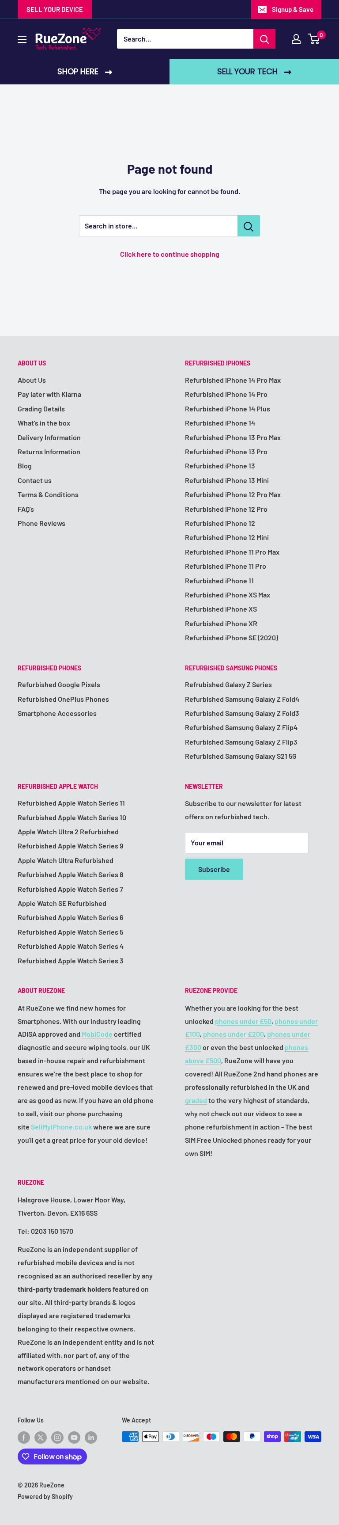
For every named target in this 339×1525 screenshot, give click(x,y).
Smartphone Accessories (57, 713)
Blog (25, 465)
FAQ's (26, 509)
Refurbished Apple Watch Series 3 (71, 960)
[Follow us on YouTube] (74, 1437)
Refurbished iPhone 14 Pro (226, 394)
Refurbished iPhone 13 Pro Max (233, 437)
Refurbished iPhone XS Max (227, 594)
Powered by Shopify (45, 1496)
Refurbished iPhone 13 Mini (227, 480)
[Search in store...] (248, 225)
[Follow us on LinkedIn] (91, 1437)
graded (196, 1100)
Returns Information (49, 451)
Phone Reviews (41, 523)
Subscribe (214, 869)
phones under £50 (243, 1021)
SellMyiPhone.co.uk (61, 1126)
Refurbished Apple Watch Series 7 (70, 889)
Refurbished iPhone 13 (220, 465)
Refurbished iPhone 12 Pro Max (233, 494)
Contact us (35, 480)
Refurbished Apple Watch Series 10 (72, 817)
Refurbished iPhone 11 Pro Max (232, 552)
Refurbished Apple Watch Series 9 (70, 845)
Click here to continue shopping (169, 254)
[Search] (264, 39)
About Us (32, 380)
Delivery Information (49, 437)
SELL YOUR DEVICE (54, 9)
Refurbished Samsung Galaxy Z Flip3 (241, 742)
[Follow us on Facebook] (24, 1437)
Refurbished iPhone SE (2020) (231, 637)
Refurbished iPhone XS (221, 609)
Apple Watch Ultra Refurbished (65, 860)
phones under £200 (233, 1034)
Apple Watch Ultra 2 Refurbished (68, 831)
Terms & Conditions (48, 494)
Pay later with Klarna (49, 394)
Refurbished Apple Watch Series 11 (71, 803)
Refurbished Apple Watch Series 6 (70, 917)
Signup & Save (292, 9)
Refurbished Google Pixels (59, 684)
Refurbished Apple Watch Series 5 (70, 932)
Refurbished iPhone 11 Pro (225, 566)
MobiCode (97, 1034)
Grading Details (41, 408)
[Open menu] (22, 39)
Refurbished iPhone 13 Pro (226, 451)
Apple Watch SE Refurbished (62, 903)
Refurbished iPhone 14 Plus (227, 408)
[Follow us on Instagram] (57, 1437)
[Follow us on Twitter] (40, 1437)
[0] (314, 39)
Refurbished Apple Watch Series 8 (71, 874)
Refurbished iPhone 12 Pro (226, 509)
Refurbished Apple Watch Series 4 (71, 946)
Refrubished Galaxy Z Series (228, 684)
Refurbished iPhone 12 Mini (227, 537)
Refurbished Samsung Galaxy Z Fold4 (242, 699)
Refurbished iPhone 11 (219, 580)
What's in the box (44, 422)
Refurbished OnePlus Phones (63, 699)
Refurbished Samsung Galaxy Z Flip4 (241, 727)
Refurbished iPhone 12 (220, 523)
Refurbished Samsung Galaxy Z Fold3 (242, 713)
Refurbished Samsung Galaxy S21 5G (241, 756)
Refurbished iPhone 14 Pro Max (233, 380)
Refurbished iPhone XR (221, 623)
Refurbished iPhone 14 (220, 422)
